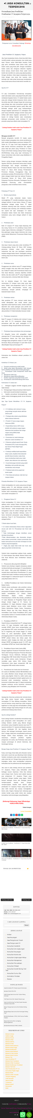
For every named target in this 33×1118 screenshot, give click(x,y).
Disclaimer (24, 1108)
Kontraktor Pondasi (13, 976)
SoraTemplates (13, 1104)
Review (9, 979)
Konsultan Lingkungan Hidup (16, 957)
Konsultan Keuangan (14, 952)
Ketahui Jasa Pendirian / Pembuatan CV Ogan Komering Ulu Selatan (16, 828)
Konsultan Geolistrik (13, 946)
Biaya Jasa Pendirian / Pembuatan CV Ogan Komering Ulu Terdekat (16, 859)
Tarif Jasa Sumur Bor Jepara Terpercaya (14, 999)
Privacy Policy (17, 1108)
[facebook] (15, 1114)
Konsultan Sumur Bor (14, 973)
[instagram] (17, 1114)
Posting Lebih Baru (7, 900)
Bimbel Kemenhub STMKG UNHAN (13, 1025)
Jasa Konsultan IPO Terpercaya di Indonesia (15, 988)
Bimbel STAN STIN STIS (10, 991)
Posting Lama (27, 900)
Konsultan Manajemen (14, 960)
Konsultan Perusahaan (14, 963)
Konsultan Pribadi (13, 966)
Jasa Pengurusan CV (9, 17)
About (16, 1100)
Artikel (9, 934)
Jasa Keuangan (12, 937)
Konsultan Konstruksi (14, 954)
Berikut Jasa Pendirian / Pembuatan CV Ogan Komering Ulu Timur (16, 843)
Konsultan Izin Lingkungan (16, 949)
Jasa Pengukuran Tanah (15, 940)
